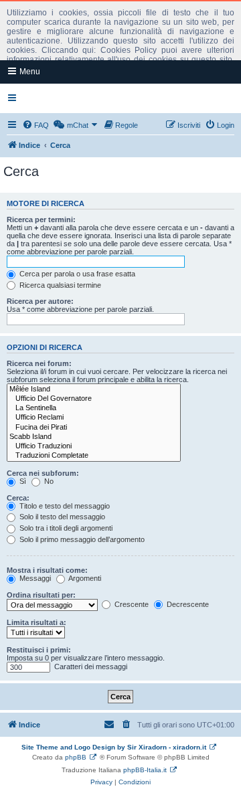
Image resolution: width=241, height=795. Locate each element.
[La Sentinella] (93, 408)
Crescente (130, 604)
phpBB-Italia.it (145, 770)
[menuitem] (35, 125)
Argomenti (84, 578)
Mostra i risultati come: (47, 570)
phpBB (75, 757)
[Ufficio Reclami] (93, 417)
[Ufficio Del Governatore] (93, 399)
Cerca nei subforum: (43, 473)
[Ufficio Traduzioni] (93, 446)
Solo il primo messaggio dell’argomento (81, 539)
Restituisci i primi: (39, 650)
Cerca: (18, 498)
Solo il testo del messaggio (61, 517)
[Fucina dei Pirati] (93, 427)
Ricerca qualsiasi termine (59, 285)
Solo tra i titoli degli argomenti (64, 528)
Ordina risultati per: (41, 595)
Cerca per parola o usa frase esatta (76, 274)
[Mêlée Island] (93, 389)
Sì (21, 481)
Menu (28, 71)
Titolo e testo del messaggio (63, 506)
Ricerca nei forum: (39, 363)
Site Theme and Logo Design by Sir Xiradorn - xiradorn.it (113, 747)
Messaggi (34, 578)
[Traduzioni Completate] (93, 455)
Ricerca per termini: (41, 219)
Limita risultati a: (36, 622)
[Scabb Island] (93, 437)
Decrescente (187, 604)
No (48, 481)
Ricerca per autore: (40, 301)
